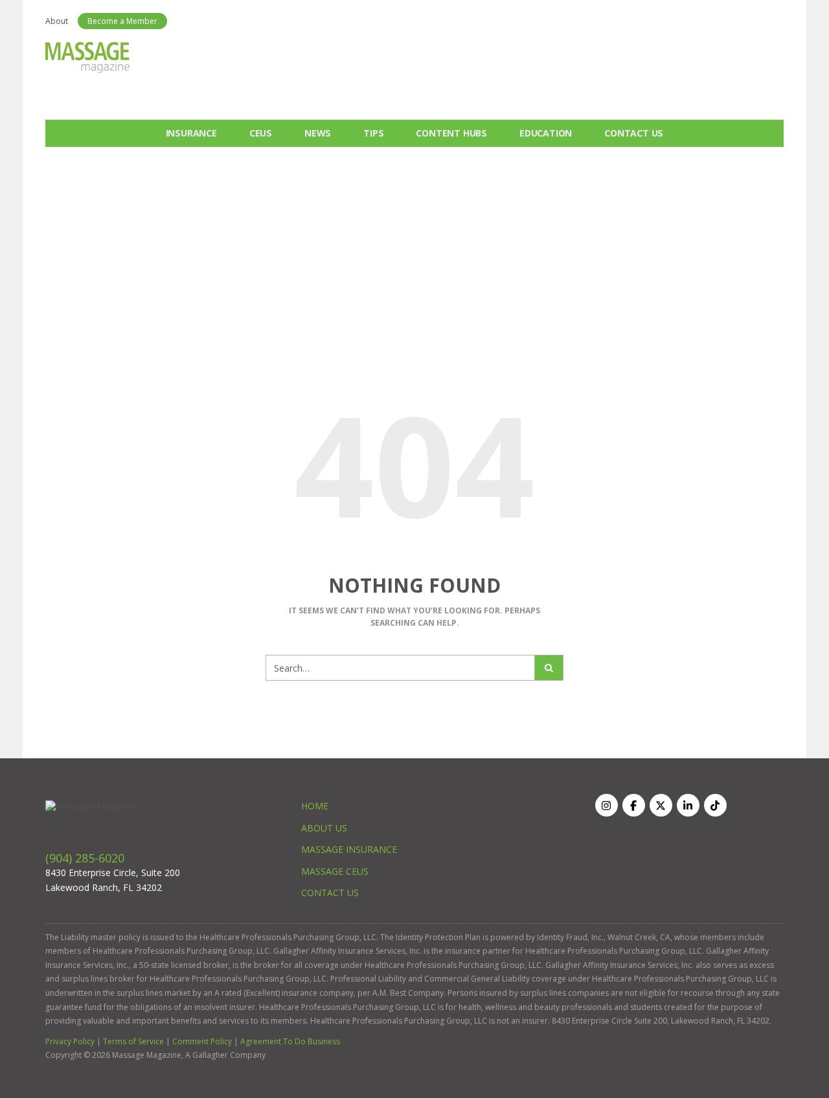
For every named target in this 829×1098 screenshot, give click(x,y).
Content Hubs (451, 133)
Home (314, 806)
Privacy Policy (70, 1041)
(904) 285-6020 (84, 858)
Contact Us (633, 133)
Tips (373, 133)
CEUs (260, 133)
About (56, 21)
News (317, 133)
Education (545, 133)
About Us (324, 828)
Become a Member (122, 21)
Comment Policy (202, 1041)
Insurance (191, 133)
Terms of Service (133, 1041)
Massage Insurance (349, 849)
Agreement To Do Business (290, 1041)
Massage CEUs (335, 871)
